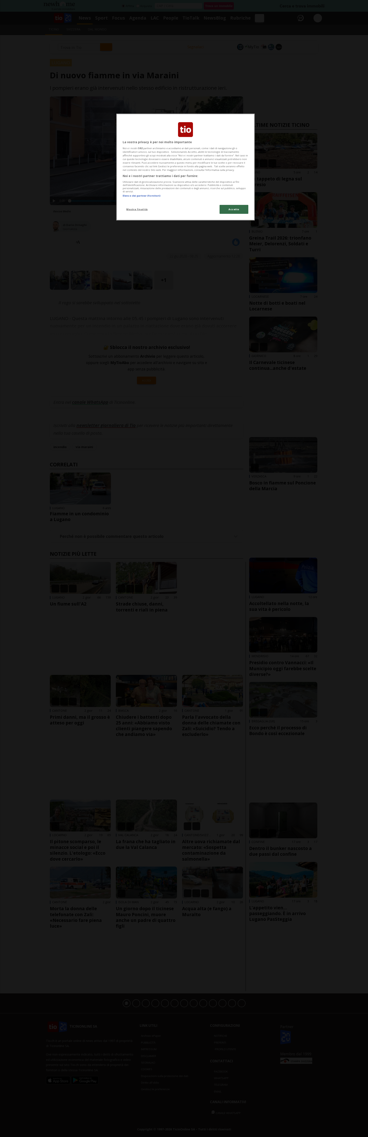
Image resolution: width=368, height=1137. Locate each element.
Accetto (234, 209)
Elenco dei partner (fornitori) (141, 195)
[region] (185, 167)
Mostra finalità (137, 209)
